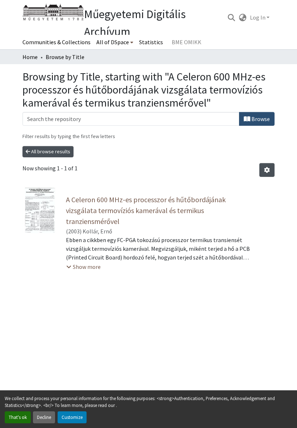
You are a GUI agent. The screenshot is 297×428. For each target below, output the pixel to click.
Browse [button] (260, 118)
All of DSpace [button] (112, 42)
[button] (231, 17)
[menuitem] (114, 42)
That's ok (18, 417)
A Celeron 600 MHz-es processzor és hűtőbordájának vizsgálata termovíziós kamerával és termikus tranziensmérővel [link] (146, 210)
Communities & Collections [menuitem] (56, 42)
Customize (72, 417)
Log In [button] (258, 17)
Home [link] (30, 57)
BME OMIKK (186, 42)
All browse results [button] (50, 151)
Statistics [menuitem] (151, 42)
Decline (44, 417)
